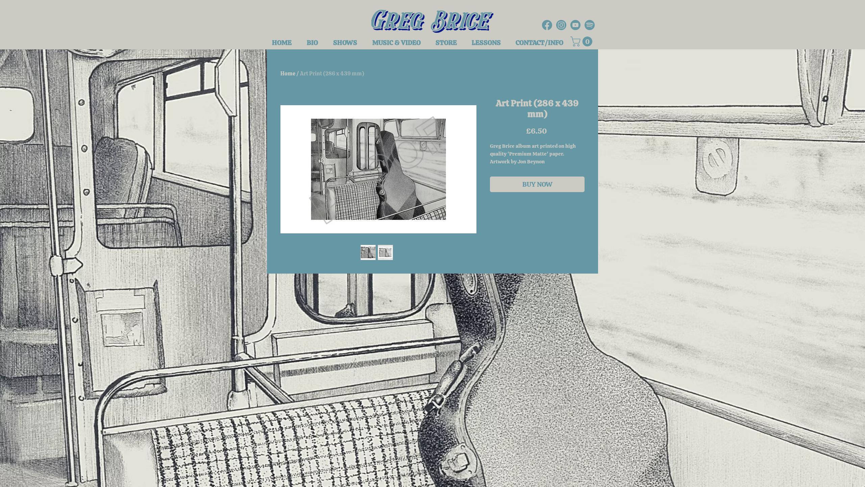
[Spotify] (590, 25)
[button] (582, 41)
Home (287, 73)
